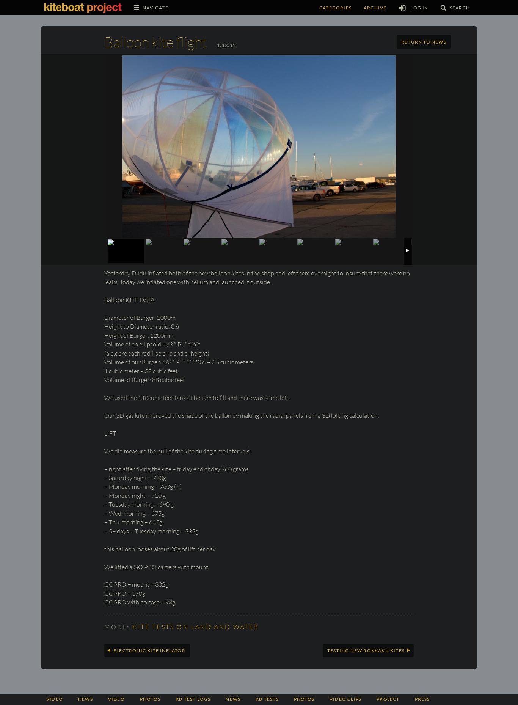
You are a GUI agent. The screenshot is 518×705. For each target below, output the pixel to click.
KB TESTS (267, 699)
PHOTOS (150, 699)
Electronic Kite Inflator (149, 650)
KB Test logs (193, 699)
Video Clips (345, 699)
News (85, 699)
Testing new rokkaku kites (366, 650)
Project (388, 699)
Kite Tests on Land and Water (195, 627)
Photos (304, 699)
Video (54, 699)
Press (422, 699)
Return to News (423, 42)
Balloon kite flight (155, 42)
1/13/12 (226, 45)
